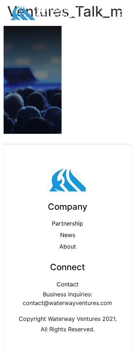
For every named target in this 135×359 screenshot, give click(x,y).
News (67, 234)
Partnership (67, 223)
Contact (67, 284)
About (67, 246)
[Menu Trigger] (121, 14)
